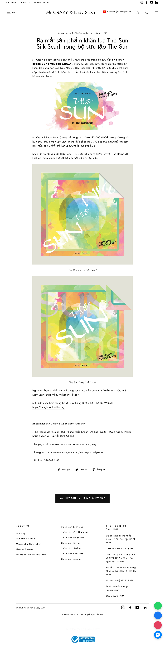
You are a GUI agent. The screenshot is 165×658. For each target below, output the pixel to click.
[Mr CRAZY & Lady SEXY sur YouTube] (137, 607)
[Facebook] (158, 615)
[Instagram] (158, 625)
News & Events (41, 2)
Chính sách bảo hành (71, 548)
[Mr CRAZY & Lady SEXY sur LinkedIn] (144, 607)
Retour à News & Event (84, 498)
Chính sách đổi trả (70, 543)
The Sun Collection (83, 33)
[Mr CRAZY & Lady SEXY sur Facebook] (130, 607)
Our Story (11, 2)
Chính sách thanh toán (72, 526)
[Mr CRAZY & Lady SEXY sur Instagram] (123, 607)
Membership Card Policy (28, 544)
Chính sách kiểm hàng (72, 553)
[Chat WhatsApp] (158, 606)
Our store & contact (25, 538)
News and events (24, 549)
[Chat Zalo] (158, 635)
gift (71, 33)
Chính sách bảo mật (71, 559)
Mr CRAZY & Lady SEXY (71, 12)
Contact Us (25, 2)
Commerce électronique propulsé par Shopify (82, 614)
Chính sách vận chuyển (72, 537)
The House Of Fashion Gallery (31, 554)
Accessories (63, 33)
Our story (20, 533)
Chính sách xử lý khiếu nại (74, 532)
